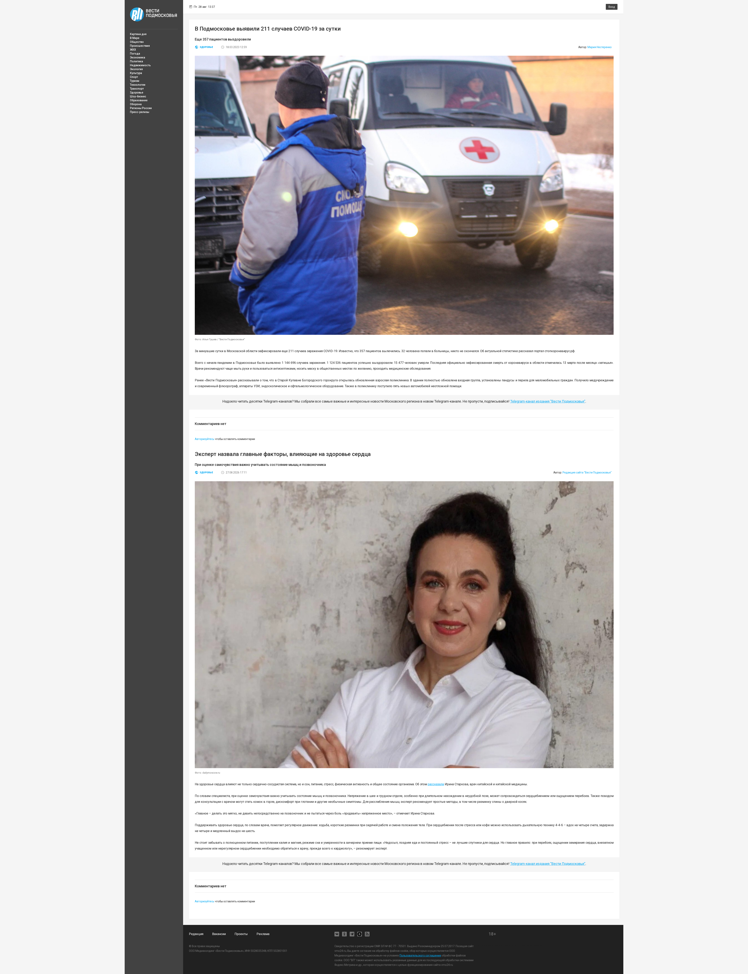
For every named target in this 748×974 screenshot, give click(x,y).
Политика (136, 61)
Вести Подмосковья (153, 14)
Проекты (241, 934)
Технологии (137, 84)
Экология (136, 69)
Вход (612, 6)
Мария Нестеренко (599, 47)
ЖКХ (133, 49)
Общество (137, 41)
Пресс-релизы (139, 112)
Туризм (134, 80)
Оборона (136, 104)
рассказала (436, 784)
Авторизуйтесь (204, 439)
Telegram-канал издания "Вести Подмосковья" (547, 401)
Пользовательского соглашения (420, 955)
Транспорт (137, 88)
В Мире (134, 38)
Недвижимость (140, 65)
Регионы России (141, 108)
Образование (138, 100)
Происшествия (140, 45)
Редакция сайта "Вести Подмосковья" (587, 472)
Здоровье (136, 92)
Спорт (134, 76)
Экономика (137, 57)
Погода (135, 53)
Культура (136, 73)
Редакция (196, 934)
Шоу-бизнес (138, 96)
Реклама (263, 934)
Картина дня (138, 34)
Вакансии (219, 934)
